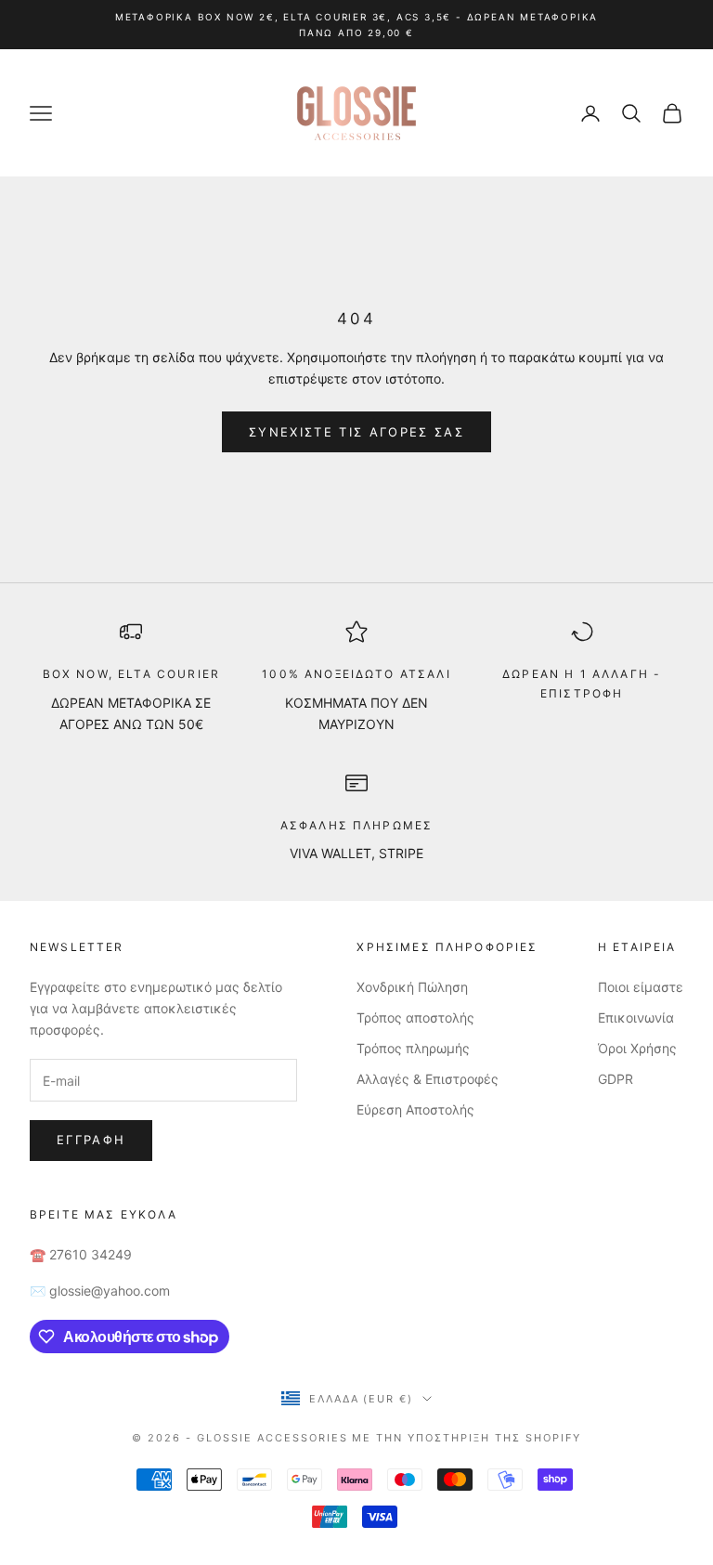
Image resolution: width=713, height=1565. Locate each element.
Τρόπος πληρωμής (413, 1048)
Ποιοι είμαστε (640, 987)
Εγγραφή (91, 1139)
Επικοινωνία (636, 1017)
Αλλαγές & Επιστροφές (427, 1079)
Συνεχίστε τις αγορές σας (356, 431)
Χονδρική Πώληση (412, 987)
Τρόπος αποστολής (415, 1017)
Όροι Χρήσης (637, 1048)
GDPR (615, 1079)
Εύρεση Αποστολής (415, 1109)
